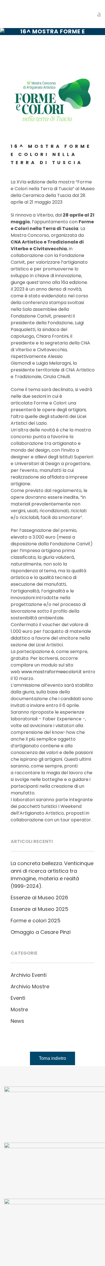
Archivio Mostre (30, 986)
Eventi (18, 997)
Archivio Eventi (28, 974)
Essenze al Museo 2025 (39, 909)
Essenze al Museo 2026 (39, 897)
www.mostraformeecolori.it (51, 671)
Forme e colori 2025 (35, 920)
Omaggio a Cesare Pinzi (41, 932)
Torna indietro (52, 1058)
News (17, 1020)
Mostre (19, 1009)
